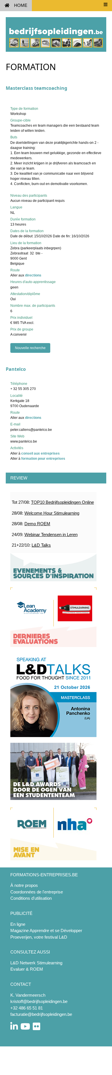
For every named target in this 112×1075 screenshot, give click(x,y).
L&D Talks (41, 545)
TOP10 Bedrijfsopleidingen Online (62, 502)
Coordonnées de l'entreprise (36, 891)
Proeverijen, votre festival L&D (38, 937)
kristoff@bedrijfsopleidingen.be (38, 1001)
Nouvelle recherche (30, 348)
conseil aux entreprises (40, 453)
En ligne (17, 924)
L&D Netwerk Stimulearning (36, 962)
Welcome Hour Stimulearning (51, 513)
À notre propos (24, 885)
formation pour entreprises (43, 459)
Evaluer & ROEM (26, 969)
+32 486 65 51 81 (26, 1008)
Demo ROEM (37, 523)
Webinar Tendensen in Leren (51, 534)
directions (33, 275)
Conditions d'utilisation (31, 898)
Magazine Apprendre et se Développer (46, 930)
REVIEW (18, 477)
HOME (20, 5)
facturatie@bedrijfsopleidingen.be (41, 1014)
